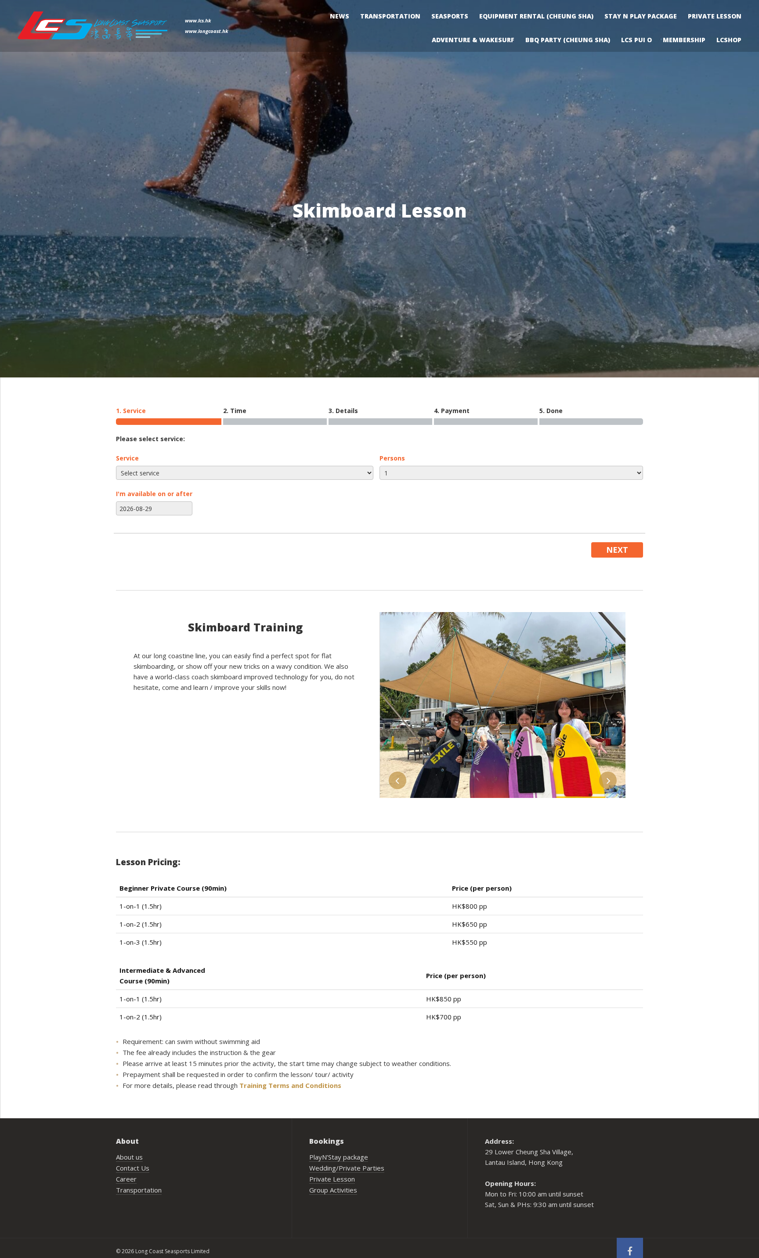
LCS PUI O (636, 40)
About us (129, 1157)
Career (126, 1179)
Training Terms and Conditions (290, 1085)
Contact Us (132, 1168)
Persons (392, 458)
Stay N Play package (640, 16)
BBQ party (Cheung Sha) (567, 40)
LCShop (728, 40)
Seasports (449, 16)
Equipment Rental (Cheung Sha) (536, 16)
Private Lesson (714, 16)
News (339, 16)
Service (127, 458)
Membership (684, 40)
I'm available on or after (154, 493)
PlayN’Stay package (338, 1157)
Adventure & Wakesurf (473, 40)
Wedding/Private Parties (346, 1168)
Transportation (390, 16)
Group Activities (333, 1189)
